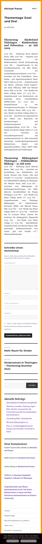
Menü (34, 8)
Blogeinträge (9, 516)
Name (7, 293)
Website (7, 313)
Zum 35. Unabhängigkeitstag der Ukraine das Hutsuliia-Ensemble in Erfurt (20, 429)
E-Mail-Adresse (11, 303)
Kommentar (10, 263)
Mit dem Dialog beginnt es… (17, 422)
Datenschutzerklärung (28, 541)
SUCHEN (31, 385)
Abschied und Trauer (26, 458)
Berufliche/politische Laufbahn (16, 521)
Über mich (8, 525)
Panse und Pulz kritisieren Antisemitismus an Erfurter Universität (20, 495)
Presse (7, 511)
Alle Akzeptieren (12, 541)
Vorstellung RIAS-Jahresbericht (19, 418)
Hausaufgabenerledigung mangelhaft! (21, 403)
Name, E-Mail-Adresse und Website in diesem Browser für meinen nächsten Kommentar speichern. (20, 326)
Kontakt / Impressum (13, 530)
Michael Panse (13, 8)
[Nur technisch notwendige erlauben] (39, 539)
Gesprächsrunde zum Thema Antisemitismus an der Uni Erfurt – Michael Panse (19, 490)
